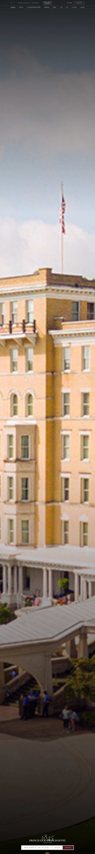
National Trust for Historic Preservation (24, 2)
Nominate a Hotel (35, 2)
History (21, 7)
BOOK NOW (79, 2)
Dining (54, 7)
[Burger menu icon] (11, 3)
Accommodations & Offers (33, 7)
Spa (67, 7)
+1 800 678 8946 (69, 2)
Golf (61, 7)
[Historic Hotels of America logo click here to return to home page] (47, 3)
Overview (13, 7)
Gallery (82, 7)
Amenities (46, 7)
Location (74, 7)
